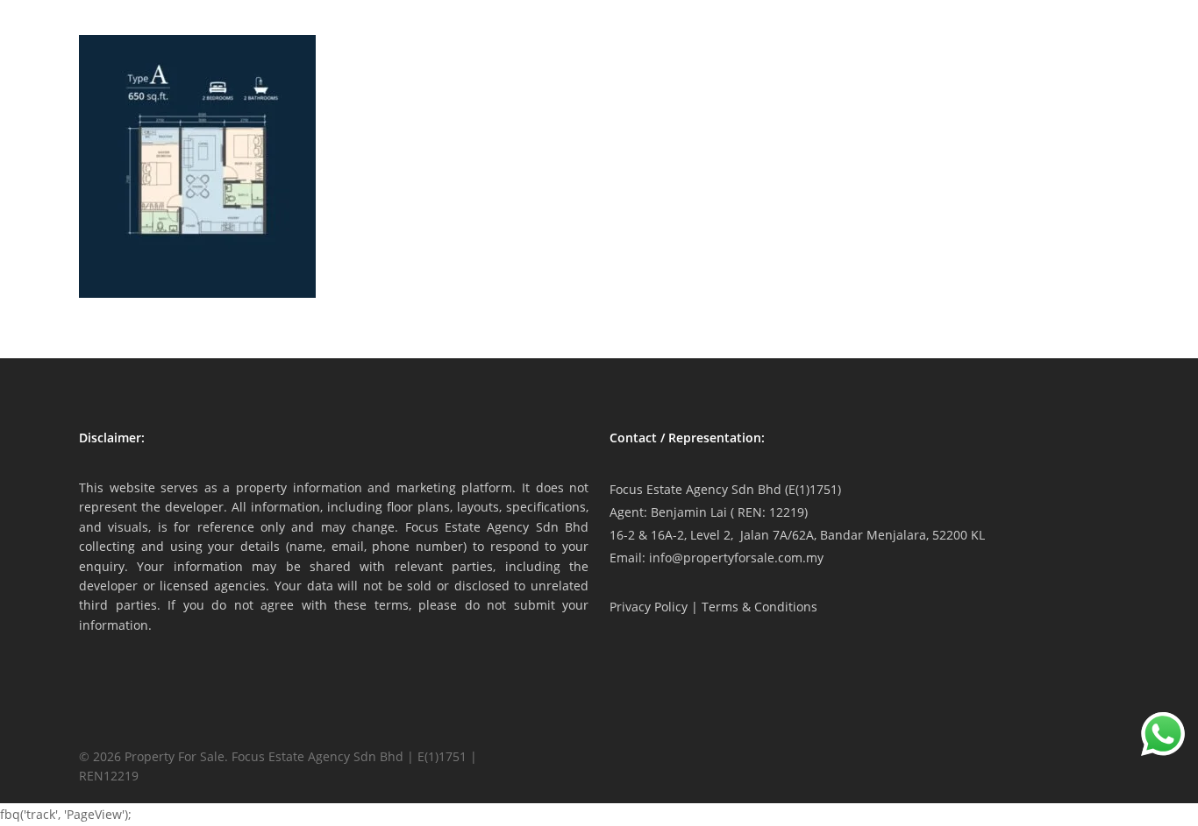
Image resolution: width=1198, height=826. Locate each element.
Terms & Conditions (759, 606)
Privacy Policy (649, 606)
